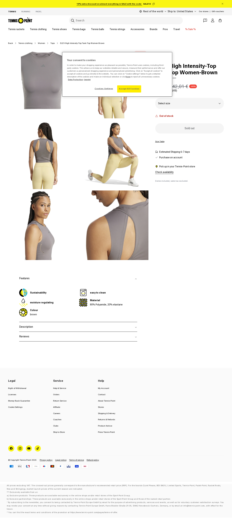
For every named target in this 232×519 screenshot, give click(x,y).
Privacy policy (46, 460)
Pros (165, 29)
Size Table (159, 141)
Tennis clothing (38, 29)
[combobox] (126, 20)
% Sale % (190, 29)
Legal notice (60, 460)
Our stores (203, 11)
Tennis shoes (59, 29)
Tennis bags (79, 29)
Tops (52, 43)
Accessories (137, 29)
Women (41, 43)
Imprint (87, 79)
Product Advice (105, 426)
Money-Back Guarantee (19, 401)
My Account (103, 388)
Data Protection (75, 79)
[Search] (72, 20)
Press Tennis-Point (106, 432)
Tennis (12, 11)
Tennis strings (117, 29)
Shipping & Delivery (106, 413)
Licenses (12, 394)
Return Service (59, 401)
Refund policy (93, 460)
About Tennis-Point (106, 401)
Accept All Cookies (129, 89)
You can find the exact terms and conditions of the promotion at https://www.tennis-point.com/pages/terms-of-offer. (63, 512)
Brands (153, 29)
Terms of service (76, 460)
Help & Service (59, 388)
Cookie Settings (15, 407)
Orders (56, 394)
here (128, 77)
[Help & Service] (205, 20)
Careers (56, 413)
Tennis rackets (16, 29)
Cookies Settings (104, 88)
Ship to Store (59, 432)
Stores (101, 407)
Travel (176, 29)
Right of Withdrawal (17, 388)
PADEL (39, 11)
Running (25, 11)
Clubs (55, 426)
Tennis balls (97, 29)
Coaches (57, 419)
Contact (101, 394)
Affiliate (56, 407)
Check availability (164, 172)
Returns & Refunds (106, 419)
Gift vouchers (218, 11)
